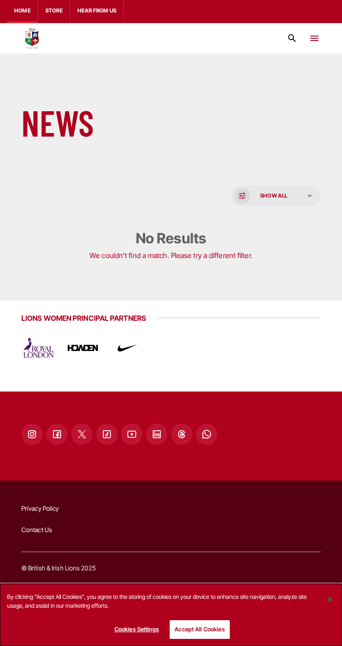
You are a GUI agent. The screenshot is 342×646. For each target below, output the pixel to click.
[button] (275, 196)
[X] (82, 434)
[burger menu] (314, 38)
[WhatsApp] (206, 434)
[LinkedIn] (156, 434)
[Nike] (127, 348)
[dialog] (171, 615)
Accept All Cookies (199, 629)
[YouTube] (131, 434)
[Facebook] (57, 434)
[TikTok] (107, 434)
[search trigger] (292, 38)
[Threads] (181, 434)
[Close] (330, 599)
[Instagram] (32, 434)
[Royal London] (38, 348)
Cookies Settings (136, 629)
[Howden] (83, 348)
